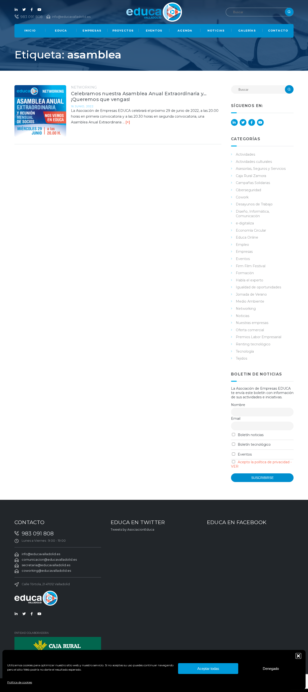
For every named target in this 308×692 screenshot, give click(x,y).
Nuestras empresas (252, 323)
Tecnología (245, 351)
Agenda (185, 30)
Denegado (271, 669)
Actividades (245, 154)
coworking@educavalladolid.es (46, 570)
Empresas (92, 30)
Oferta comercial (250, 330)
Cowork (242, 197)
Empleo (242, 244)
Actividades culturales (254, 161)
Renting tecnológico (253, 344)
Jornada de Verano (251, 294)
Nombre (238, 405)
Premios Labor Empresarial (258, 337)
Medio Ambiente (250, 301)
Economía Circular (251, 230)
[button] (298, 656)
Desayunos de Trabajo (254, 204)
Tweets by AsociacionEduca (132, 529)
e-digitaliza (245, 223)
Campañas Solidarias (253, 183)
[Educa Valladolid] (154, 11)
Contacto (278, 30)
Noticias (216, 30)
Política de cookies (19, 682)
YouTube (39, 9)
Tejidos (241, 358)
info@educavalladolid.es (71, 17)
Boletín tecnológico (254, 444)
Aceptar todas (208, 669)
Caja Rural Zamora (251, 176)
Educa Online (247, 237)
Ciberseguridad (248, 190)
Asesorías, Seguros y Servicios (261, 168)
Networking (84, 87)
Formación (245, 273)
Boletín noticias (250, 435)
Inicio (30, 30)
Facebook (31, 9)
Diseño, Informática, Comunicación (253, 213)
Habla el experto (249, 280)
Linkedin (16, 9)
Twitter (24, 9)
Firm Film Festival (250, 266)
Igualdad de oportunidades (258, 287)
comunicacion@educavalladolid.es (49, 559)
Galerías (247, 30)
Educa (61, 30)
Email (235, 418)
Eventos (154, 30)
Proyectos (123, 30)
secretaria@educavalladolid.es (46, 565)
